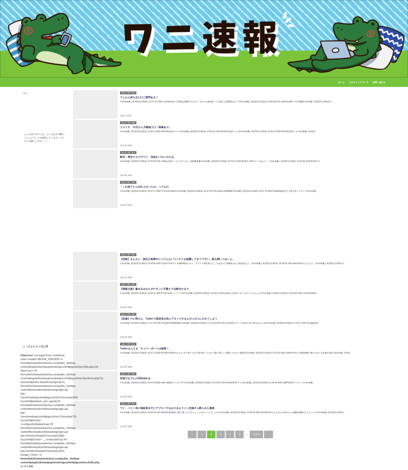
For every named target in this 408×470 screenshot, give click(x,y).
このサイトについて (359, 82)
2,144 (256, 434)
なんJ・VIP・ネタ (128, 93)
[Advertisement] (230, 229)
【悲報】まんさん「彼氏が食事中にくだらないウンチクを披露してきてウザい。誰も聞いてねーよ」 (177, 259)
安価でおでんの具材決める (135, 378)
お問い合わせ (379, 82)
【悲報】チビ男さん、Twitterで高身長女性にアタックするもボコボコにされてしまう (168, 318)
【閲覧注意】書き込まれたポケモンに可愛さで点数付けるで (154, 289)
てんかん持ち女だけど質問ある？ (139, 97)
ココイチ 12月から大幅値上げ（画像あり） (145, 127)
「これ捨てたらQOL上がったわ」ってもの (144, 186)
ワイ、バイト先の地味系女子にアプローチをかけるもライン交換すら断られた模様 (167, 408)
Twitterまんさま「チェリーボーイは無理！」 (145, 348)
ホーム (341, 82)
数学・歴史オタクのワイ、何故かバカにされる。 (148, 157)
